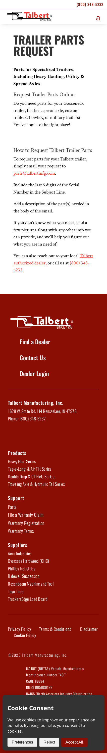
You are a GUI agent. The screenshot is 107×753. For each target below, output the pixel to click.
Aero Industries (20, 553)
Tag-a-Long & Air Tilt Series (30, 469)
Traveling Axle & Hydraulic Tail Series (36, 484)
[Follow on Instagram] (52, 435)
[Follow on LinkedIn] (26, 435)
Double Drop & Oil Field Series (31, 476)
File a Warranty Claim (26, 514)
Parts (12, 506)
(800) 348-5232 (90, 4)
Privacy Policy (19, 629)
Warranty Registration (26, 523)
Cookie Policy (25, 635)
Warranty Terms (21, 531)
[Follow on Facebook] (13, 435)
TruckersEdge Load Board (28, 599)
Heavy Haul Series (22, 461)
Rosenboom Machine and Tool (31, 584)
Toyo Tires (15, 591)
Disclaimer (89, 629)
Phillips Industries (21, 568)
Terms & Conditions (55, 629)
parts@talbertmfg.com (34, 173)
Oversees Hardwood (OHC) (28, 561)
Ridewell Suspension (24, 576)
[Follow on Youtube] (39, 435)
